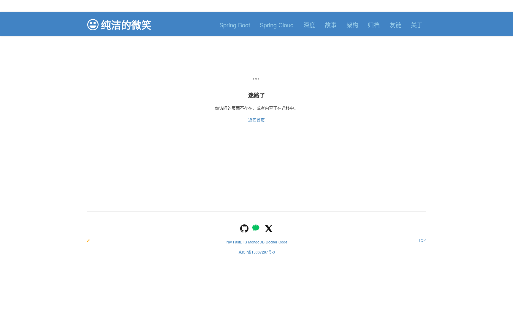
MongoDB (256, 241)
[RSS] (88, 240)
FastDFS (240, 241)
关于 (417, 25)
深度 (309, 25)
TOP (422, 240)
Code (282, 241)
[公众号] (256, 227)
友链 (395, 25)
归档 (374, 25)
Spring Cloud (277, 25)
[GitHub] (244, 227)
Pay (229, 241)
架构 (352, 25)
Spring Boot (234, 25)
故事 (331, 25)
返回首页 (256, 120)
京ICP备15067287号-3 (256, 251)
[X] (269, 227)
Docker (271, 241)
